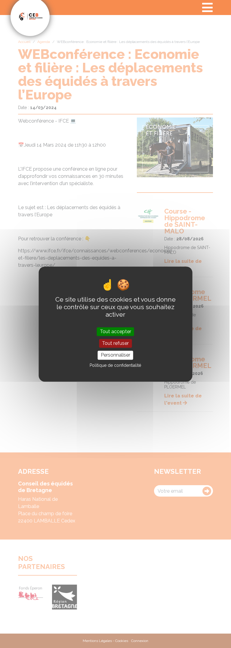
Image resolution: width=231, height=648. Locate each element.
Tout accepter (115, 331)
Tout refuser (115, 343)
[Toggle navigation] (207, 7)
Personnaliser (115, 355)
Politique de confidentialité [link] (115, 365)
